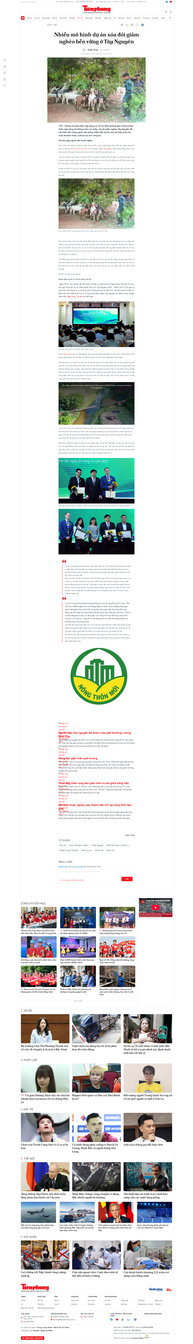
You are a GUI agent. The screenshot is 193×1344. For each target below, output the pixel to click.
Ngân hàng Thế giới (75, 296)
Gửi (127, 879)
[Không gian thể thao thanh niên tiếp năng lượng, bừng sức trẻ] (117, 917)
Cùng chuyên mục (33, 903)
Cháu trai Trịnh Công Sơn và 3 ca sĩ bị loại (44, 1146)
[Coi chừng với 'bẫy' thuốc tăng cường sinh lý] (45, 1255)
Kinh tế (37, 18)
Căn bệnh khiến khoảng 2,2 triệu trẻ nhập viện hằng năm (146, 1274)
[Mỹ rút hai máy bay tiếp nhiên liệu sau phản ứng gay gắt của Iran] (38, 1212)
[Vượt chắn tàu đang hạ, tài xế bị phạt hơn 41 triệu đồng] (96, 1028)
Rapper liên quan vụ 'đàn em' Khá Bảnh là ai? (96, 1097)
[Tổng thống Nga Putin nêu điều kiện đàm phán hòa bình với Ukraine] (45, 1176)
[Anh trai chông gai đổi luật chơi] (148, 1127)
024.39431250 (28, 1322)
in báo (132, 25)
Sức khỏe (63, 18)
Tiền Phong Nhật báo (84, 2)
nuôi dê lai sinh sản (79, 149)
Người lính (107, 18)
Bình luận (4, 79)
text (127, 25)
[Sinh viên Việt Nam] (156, 1290)
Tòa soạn (130, 2)
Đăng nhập (63, 866)
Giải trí (129, 18)
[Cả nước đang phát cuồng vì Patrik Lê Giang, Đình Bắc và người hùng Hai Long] (96, 1127)
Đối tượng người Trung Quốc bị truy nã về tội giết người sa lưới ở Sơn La (148, 1097)
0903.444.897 (88, 1317)
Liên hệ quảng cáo (59, 1314)
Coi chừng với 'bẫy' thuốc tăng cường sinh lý (43, 1273)
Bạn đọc (124, 1304)
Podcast (75, 1297)
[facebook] (166, 2)
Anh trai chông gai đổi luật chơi (143, 1144)
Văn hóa (121, 18)
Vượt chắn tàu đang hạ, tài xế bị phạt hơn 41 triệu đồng (94, 1047)
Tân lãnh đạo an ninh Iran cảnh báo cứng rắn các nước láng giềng (146, 1195)
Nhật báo (42, 1297)
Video (163, 18)
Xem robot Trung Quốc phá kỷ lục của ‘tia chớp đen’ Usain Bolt (153, 1226)
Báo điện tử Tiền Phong (97, 9)
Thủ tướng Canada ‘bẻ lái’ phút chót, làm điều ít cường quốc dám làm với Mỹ (115, 1228)
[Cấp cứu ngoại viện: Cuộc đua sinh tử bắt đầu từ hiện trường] (96, 1255)
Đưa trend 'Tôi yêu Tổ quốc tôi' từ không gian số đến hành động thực (38, 990)
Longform (92, 1297)
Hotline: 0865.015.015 (64, 2)
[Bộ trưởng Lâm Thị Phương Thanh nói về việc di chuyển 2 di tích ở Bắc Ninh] (45, 1028)
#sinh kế (110, 850)
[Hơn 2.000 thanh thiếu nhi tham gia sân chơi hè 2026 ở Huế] (78, 947)
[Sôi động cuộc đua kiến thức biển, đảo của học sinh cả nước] (39, 947)
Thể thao (98, 18)
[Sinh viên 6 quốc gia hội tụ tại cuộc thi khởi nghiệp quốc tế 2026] (78, 917)
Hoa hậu (155, 18)
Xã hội (29, 18)
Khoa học (146, 18)
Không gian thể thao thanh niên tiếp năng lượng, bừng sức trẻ (116, 931)
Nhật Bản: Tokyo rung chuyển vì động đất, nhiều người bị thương (95, 1195)
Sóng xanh (46, 18)
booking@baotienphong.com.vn (64, 1320)
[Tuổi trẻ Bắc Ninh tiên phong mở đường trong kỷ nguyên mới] (78, 976)
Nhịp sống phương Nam (46, 1308)
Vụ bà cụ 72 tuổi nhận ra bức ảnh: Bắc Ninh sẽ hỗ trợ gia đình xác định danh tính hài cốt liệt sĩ (147, 1049)
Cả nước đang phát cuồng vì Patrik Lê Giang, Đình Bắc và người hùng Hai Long (95, 1148)
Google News (142, 25)
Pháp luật (88, 18)
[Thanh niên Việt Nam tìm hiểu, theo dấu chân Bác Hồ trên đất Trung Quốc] (39, 917)
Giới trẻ (80, 18)
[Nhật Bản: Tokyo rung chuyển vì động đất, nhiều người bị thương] (96, 1176)
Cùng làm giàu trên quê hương (78, 758)
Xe (115, 18)
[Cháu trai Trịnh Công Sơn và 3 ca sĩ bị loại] (45, 1127)
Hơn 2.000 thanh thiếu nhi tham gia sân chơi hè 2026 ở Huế (77, 961)
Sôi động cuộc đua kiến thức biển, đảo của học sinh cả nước (38, 961)
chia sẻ (122, 25)
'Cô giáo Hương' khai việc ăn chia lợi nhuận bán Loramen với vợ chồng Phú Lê (45, 1099)
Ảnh (56, 1297)
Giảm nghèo (67, 354)
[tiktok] (123, 1319)
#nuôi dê (99, 850)
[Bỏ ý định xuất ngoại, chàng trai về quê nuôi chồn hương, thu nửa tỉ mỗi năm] (117, 976)
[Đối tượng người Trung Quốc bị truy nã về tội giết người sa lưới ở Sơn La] (148, 1078)
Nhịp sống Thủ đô (27, 1308)
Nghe (4, 60)
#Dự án (63, 845)
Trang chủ (22, 18)
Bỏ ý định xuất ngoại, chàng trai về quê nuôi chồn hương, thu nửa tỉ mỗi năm (116, 992)
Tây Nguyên (107, 149)
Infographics (111, 1297)
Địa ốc (54, 18)
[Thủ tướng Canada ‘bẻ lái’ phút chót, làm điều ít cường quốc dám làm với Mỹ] (115, 1212)
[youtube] (170, 2)
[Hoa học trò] (169, 1290)
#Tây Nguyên (97, 845)
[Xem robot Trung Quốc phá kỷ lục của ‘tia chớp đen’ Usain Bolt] (154, 1212)
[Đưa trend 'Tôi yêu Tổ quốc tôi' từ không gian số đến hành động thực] (39, 976)
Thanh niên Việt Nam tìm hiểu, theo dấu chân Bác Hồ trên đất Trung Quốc (38, 931)
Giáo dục (137, 18)
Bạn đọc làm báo (34, 1338)
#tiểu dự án (87, 850)
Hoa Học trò (118, 2)
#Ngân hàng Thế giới (69, 850)
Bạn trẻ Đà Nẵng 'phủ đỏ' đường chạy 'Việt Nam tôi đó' (117, 961)
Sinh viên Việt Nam (103, 2)
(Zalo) (67, 1317)
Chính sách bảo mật (153, 1314)
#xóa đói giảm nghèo (79, 845)
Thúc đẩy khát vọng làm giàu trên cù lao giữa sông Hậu (94, 783)
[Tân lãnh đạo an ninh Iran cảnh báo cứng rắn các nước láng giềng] (148, 1176)
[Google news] (136, 1320)
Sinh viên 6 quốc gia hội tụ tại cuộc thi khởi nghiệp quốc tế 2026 (78, 931)
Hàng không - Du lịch (145, 1304)
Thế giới (72, 18)
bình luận (137, 25)
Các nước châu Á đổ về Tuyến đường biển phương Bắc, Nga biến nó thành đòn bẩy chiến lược (77, 1228)
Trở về (4, 85)
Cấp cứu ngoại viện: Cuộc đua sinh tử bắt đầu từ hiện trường (95, 1273)
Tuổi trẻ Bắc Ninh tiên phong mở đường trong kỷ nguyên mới (75, 990)
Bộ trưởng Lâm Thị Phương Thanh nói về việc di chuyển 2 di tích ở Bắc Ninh (44, 1047)
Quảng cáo (141, 2)
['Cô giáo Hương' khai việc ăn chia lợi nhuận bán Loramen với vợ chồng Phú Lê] (45, 1078)
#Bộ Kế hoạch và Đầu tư (118, 845)
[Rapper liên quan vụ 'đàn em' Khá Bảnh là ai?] (96, 1078)
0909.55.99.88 (58, 1317)
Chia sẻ (4, 66)
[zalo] (130, 1320)
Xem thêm (170, 18)
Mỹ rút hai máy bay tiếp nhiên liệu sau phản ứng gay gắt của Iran (37, 1226)
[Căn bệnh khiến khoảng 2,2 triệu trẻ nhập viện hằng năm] (148, 1255)
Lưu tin (4, 73)
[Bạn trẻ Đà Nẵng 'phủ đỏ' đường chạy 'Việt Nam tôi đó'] (117, 947)
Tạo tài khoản (77, 866)
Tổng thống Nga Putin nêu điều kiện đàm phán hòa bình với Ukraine (43, 1195)
